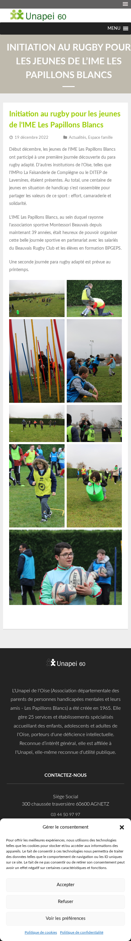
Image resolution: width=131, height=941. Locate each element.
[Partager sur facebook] (12, 614)
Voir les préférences (66, 918)
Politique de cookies (41, 932)
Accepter (65, 884)
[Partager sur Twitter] (22, 614)
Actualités (77, 138)
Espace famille (100, 138)
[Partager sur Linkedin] (40, 614)
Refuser (65, 901)
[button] (122, 827)
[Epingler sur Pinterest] (31, 614)
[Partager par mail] (49, 614)
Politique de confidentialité (81, 932)
